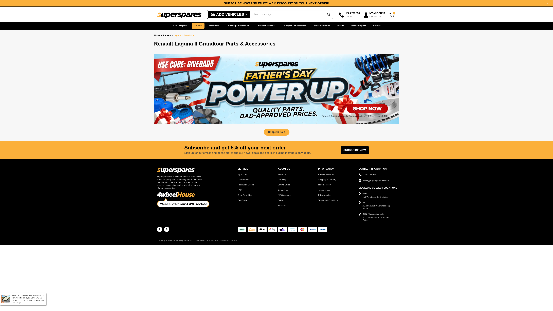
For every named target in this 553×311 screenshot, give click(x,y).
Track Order (243, 179)
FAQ (240, 190)
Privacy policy (324, 195)
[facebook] (159, 229)
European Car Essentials (295, 26)
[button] (180, 26)
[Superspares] (179, 14)
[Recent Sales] (6, 299)
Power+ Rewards (326, 174)
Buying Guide (284, 185)
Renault (167, 35)
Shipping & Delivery (327, 179)
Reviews (376, 26)
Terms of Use (324, 190)
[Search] (328, 14)
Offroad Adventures (321, 26)
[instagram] (166, 229)
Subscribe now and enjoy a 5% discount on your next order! (276, 3)
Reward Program (358, 26)
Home (157, 35)
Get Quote (242, 200)
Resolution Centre (246, 185)
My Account (243, 174)
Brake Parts (214, 26)
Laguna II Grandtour (184, 35)
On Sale (198, 26)
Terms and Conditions (328, 200)
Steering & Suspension (238, 26)
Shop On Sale (276, 132)
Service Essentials (266, 26)
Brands (340, 26)
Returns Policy (324, 185)
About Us (282, 174)
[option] (276, 3)
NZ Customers (284, 195)
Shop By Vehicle (245, 195)
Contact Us (283, 190)
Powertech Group (228, 240)
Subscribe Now (354, 150)
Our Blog (282, 179)
